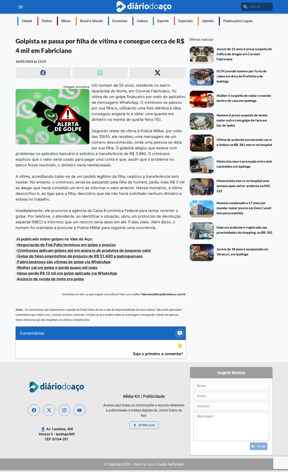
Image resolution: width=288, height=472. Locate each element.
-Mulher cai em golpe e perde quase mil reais (56, 267)
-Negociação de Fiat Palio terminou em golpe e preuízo (66, 245)
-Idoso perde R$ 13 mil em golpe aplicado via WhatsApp (66, 273)
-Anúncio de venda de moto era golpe (50, 279)
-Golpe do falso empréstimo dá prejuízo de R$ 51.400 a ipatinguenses (79, 256)
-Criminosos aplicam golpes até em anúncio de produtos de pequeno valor (83, 250)
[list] (101, 349)
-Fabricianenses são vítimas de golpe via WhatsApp (63, 262)
